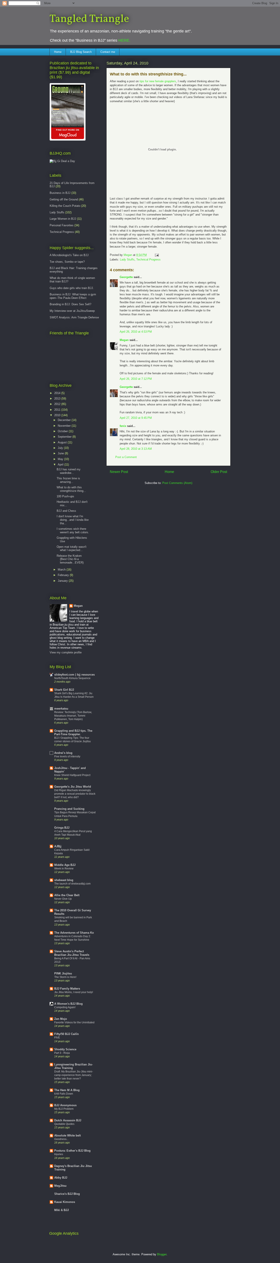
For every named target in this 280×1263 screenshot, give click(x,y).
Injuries (58, 1154)
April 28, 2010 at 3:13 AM (136, 448)
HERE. (124, 40)
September (65, 436)
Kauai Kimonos (64, 1202)
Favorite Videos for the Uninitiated (74, 1022)
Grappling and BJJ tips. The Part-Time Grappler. (73, 732)
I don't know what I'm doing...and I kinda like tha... (73, 520)
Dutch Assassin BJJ (67, 1120)
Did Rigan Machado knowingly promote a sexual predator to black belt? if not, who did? (74, 794)
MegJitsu (60, 1185)
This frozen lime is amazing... (68, 480)
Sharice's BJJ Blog (67, 1193)
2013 (57, 398)
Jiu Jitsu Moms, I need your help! (73, 992)
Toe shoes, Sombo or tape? (67, 261)
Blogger (161, 1254)
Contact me (107, 52)
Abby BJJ (60, 1177)
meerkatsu (61, 708)
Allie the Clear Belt (66, 895)
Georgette (126, 277)
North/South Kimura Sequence (72, 678)
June (61, 453)
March (62, 569)
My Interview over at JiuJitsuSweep (72, 310)
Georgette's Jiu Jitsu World (72, 786)
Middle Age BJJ (64, 865)
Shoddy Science (65, 1049)
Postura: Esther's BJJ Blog (72, 1150)
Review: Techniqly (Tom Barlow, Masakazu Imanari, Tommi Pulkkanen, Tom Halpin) (73, 716)
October (63, 431)
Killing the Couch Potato (65, 205)
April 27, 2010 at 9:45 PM (136, 417)
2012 (57, 404)
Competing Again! (64, 1007)
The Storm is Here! (65, 977)
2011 (57, 409)
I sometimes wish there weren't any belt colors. (73, 530)
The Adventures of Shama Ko (74, 932)
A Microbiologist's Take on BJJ (69, 255)
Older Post (219, 472)
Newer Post (119, 472)
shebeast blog (63, 880)
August (63, 442)
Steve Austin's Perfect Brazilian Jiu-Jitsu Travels (71, 953)
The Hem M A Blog (67, 1090)
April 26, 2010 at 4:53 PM (136, 331)
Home (57, 52)
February (64, 575)
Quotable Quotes (64, 1124)
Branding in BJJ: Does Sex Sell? (70, 304)
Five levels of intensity (67, 756)
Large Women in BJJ (63, 218)
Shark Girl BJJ (64, 689)
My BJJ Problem (64, 1108)
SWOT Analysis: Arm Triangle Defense (74, 317)
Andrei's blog (63, 753)
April (61, 464)
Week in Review (64, 868)
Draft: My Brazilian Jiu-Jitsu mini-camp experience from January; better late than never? (73, 1075)
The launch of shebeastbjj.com (72, 883)
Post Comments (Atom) (177, 483)
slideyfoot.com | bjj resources (74, 674)
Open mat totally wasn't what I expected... (71, 548)
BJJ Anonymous (65, 1105)
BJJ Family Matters (67, 988)
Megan (124, 340)
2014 (57, 393)
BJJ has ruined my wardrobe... (68, 471)
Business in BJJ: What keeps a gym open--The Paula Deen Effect (73, 296)
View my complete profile (66, 652)
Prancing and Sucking (69, 808)
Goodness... (61, 1139)
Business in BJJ (60, 192)
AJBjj (57, 846)
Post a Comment (126, 457)
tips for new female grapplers (158, 81)
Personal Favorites (62, 225)
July (61, 448)
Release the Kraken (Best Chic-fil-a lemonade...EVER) (70, 559)
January (63, 580)
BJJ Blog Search (81, 52)
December (65, 420)
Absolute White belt (67, 1135)
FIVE (57, 1037)
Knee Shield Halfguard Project (72, 775)
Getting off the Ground (64, 199)
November (65, 425)
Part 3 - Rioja (62, 1052)
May (61, 459)
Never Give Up (63, 898)
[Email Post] (156, 255)
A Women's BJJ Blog (68, 1003)
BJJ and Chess (66, 510)
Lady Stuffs (127, 259)
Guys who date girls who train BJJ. (72, 288)
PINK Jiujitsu (63, 973)
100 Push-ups (65, 496)
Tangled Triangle (89, 19)
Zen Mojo (60, 1018)
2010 (57, 415)
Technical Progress (148, 259)
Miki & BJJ (61, 1210)
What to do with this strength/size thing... (71, 489)
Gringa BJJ (61, 827)
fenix (123, 426)
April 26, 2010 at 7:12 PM (136, 378)
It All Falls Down (63, 1093)
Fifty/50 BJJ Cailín (66, 1034)
